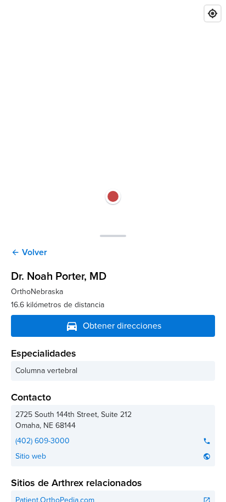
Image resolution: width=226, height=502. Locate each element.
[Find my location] (213, 13)
